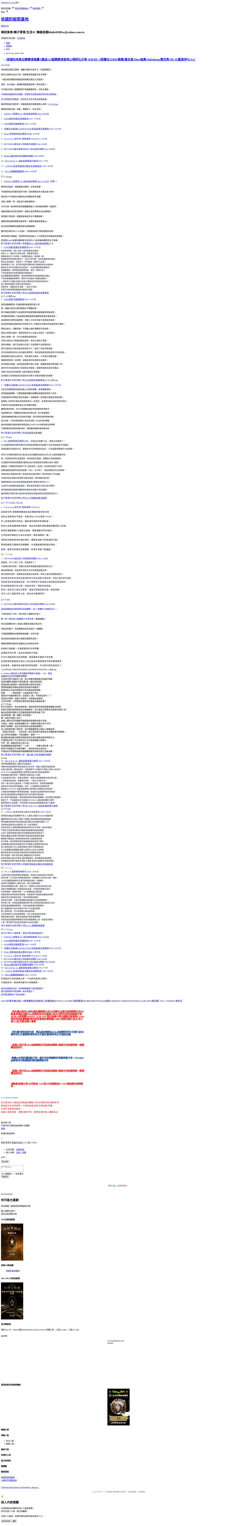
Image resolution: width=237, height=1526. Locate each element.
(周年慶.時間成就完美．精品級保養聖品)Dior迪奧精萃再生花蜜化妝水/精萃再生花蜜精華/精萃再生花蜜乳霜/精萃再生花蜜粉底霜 (47, 1033)
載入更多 (5, 1162)
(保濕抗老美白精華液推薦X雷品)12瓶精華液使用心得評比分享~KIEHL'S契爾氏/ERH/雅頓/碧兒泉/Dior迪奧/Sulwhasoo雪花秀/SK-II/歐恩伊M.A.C (100, 59)
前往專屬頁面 (118, 1407)
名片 (8, 49)
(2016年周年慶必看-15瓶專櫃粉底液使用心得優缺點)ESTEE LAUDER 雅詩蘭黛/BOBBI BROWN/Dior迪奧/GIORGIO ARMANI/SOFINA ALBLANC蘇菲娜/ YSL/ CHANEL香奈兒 (91, 1001)
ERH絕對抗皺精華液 (35, 380)
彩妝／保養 (21, 1152)
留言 (20, 1143)
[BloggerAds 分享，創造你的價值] (118, 1393)
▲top (3, 1157)
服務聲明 (142, 1492)
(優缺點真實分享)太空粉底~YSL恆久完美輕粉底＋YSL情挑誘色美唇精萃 (47, 1085)
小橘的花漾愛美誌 (9, 1480)
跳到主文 (5, 26)
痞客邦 (15, 1143)
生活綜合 (21, 38)
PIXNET (100, 1492)
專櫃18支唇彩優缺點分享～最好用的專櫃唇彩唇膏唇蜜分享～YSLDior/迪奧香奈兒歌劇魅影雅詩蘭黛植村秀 (47, 1059)
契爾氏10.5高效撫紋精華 (37, 243)
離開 (14, 1521)
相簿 (8, 43)
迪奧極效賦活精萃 (38, 498)
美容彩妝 (20, 1150)
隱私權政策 (132, 1492)
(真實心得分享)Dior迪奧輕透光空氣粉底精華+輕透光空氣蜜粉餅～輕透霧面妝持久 (47, 1046)
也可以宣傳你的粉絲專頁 (9, 1098)
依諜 (3, 1129)
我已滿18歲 (6, 1521)
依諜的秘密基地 (15, 19)
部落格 (9, 46)
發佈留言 (5, 1177)
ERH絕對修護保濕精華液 (37, 293)
